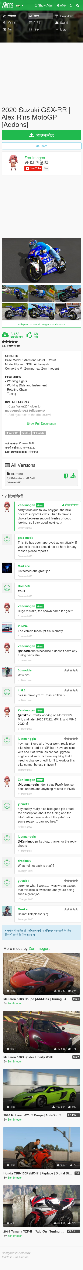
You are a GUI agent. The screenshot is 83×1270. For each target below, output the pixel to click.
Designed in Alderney (16, 1253)
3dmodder (25, 670)
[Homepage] (26, 162)
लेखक (39, 505)
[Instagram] (37, 162)
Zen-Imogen (34, 157)
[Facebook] (32, 162)
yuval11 (23, 804)
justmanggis (27, 738)
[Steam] (46, 162)
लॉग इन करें (34, 930)
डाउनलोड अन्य (17, 336)
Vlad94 (23, 626)
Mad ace (24, 566)
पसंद (36, 336)
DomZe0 (24, 586)
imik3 (21, 690)
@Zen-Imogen (28, 841)
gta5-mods (25, 537)
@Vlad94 (24, 651)
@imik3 (23, 715)
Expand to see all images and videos (41, 324)
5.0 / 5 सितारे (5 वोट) (11, 346)
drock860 (24, 861)
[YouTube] (41, 162)
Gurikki (23, 909)
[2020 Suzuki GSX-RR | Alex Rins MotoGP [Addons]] (41, 260)
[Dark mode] (71, 5)
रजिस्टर (49, 930)
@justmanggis (28, 784)
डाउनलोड (44, 135)
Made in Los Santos (15, 1257)
